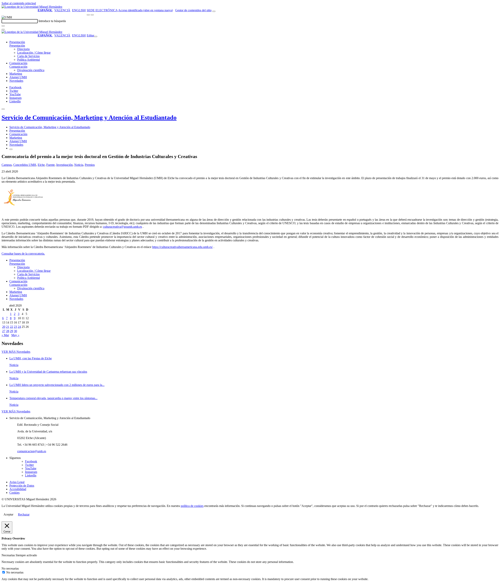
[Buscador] (213, 11)
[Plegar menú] (95, 36)
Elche (41, 164)
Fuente (50, 164)
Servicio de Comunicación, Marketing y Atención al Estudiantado (89, 117)
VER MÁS (16, 351)
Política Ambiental (28, 59)
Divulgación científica (30, 70)
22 (11, 326)
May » (15, 335)
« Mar (5, 335)
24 (19, 326)
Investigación (64, 164)
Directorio (23, 49)
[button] (17, 45)
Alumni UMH (18, 77)
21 (7, 326)
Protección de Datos (21, 485)
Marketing (15, 73)
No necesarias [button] (10, 568)
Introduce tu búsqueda (52, 21)
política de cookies (192, 506)
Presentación (17, 42)
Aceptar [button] (8, 514)
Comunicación (18, 63)
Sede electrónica (102, 10)
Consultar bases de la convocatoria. (23, 253)
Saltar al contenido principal (19, 3)
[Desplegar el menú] (92, 14)
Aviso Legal (16, 482)
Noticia (78, 164)
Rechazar (23, 514)
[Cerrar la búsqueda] (3, 29)
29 (11, 331)
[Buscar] (3, 26)
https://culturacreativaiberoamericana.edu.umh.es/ (182, 247)
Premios (90, 164)
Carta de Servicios (28, 56)
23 (15, 326)
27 (3, 331)
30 (15, 331)
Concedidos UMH (24, 164)
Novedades (16, 80)
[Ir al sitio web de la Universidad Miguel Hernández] (32, 6)
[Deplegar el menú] (10, 149)
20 (3, 326)
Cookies (14, 492)
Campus (7, 164)
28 (7, 331)
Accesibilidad (17, 489)
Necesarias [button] (9, 555)
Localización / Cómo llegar (34, 52)
